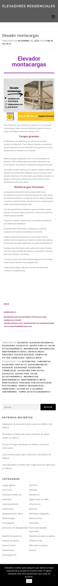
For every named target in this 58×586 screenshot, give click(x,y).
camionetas (44, 361)
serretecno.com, (16, 323)
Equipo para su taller (42, 345)
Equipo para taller (26, 373)
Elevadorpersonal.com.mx (14, 317)
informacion (47, 348)
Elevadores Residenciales (28, 6)
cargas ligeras (8, 485)
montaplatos (8, 523)
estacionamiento (12, 376)
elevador (23, 342)
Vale (29, 581)
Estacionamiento (12, 348)
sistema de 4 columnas (30, 389)
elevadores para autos (31, 370)
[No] (54, 575)
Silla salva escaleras (38, 545)
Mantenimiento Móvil (14, 351)
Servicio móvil (34, 358)
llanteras (33, 508)
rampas (23, 385)
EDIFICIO (33, 485)
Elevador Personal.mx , (34, 317)
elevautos (22, 345)
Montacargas (36, 351)
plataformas (9, 385)
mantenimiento (11, 379)
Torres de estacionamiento (34, 392)
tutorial (32, 550)
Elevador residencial (41, 342)
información (31, 348)
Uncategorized (9, 554)
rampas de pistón (10, 540)
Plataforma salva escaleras (42, 536)
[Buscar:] (21, 407)
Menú (53, 16)
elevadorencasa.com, (31, 323)
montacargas (10, 382)
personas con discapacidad (18, 354)
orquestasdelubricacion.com (20, 326)
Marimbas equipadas (39, 513)
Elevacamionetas (38, 364)
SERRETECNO (18, 358)
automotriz (29, 361)
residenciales (36, 385)
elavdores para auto (14, 364)
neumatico (34, 523)
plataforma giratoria (12, 536)
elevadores (8, 345)
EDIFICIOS (7, 489)
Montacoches (35, 518)
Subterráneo (9, 392)
